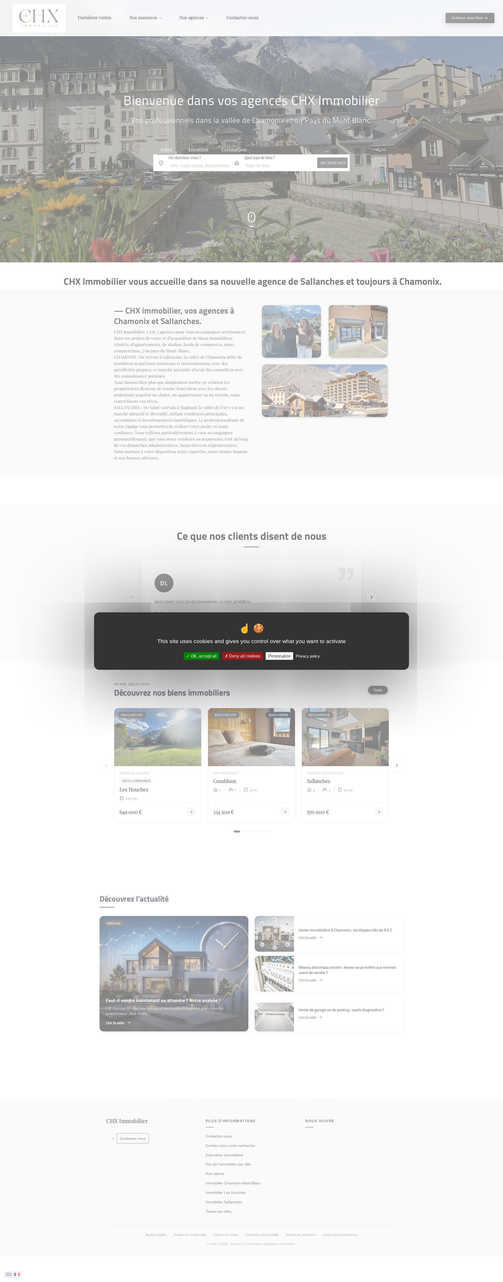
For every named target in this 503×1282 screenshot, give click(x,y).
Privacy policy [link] (308, 656)
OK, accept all (203, 656)
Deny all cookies (244, 656)
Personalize (279, 656)
